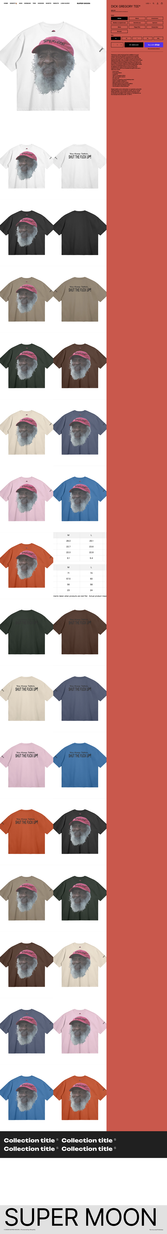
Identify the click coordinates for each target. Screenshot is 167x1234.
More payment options (154, 48)
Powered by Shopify (28, 1229)
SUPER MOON (14, 1229)
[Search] (153, 3)
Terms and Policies (156, 1229)
